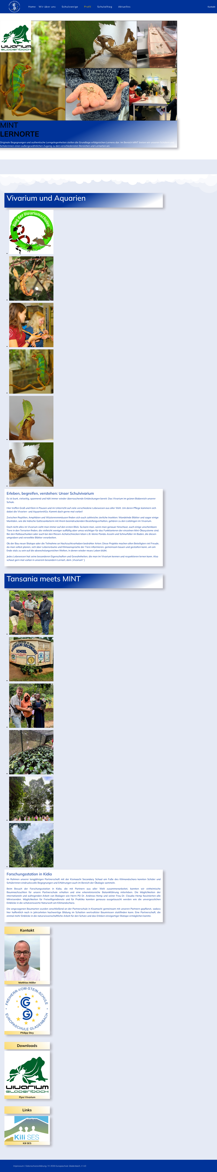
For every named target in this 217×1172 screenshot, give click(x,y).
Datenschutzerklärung (36, 1166)
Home (32, 6)
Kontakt (211, 6)
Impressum (18, 1166)
